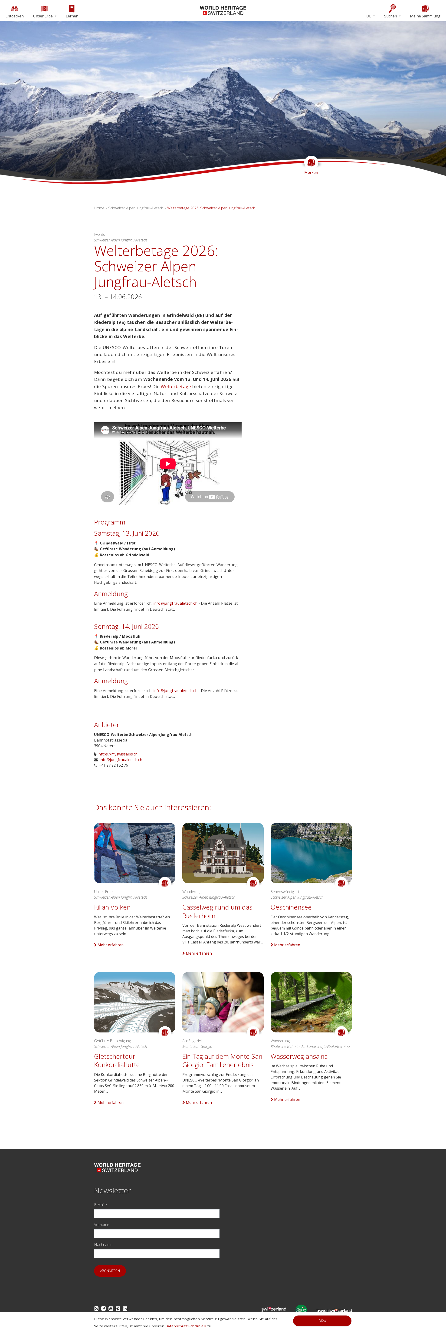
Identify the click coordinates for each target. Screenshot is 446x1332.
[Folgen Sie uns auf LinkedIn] (125, 1308)
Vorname (101, 1224)
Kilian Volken (112, 907)
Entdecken (15, 16)
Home (99, 208)
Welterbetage (176, 386)
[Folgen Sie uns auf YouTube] (110, 1308)
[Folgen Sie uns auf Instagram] (96, 1308)
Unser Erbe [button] (43, 16)
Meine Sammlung (425, 16)
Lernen (72, 16)
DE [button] (369, 16)
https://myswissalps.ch (118, 754)
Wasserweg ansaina (299, 1056)
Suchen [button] (391, 16)
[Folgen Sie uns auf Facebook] (103, 1308)
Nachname (103, 1244)
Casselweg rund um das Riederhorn (217, 911)
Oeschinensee (291, 907)
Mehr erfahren (110, 944)
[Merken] (165, 883)
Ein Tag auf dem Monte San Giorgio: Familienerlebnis (222, 1060)
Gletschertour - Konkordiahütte (117, 1060)
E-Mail (100, 1204)
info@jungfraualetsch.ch (175, 603)
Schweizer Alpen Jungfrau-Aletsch (135, 208)
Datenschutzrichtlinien (185, 1326)
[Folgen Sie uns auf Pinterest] (118, 1308)
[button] (33, 102)
